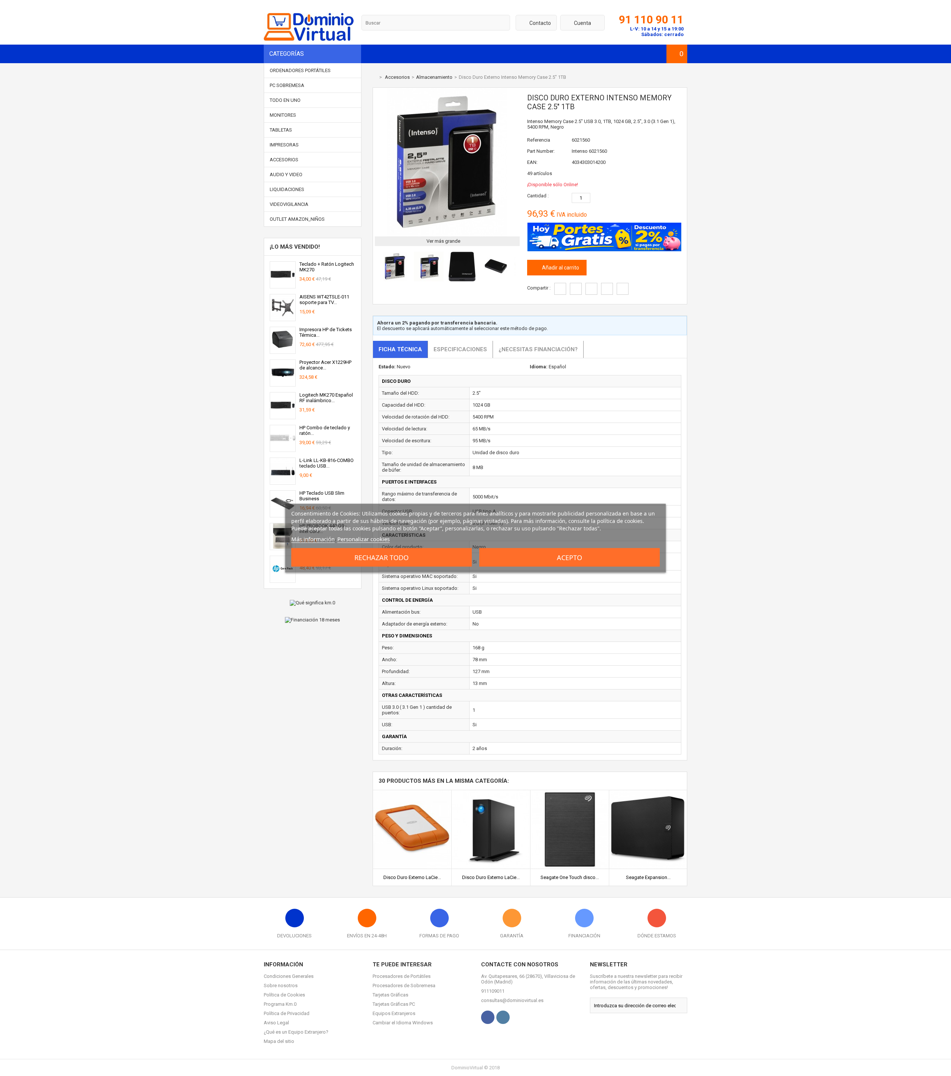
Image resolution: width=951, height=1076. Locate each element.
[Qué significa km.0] (312, 603)
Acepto (569, 557)
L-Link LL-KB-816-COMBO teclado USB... (326, 463)
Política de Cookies (284, 995)
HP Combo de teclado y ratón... (324, 430)
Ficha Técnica (400, 349)
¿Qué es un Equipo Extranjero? (296, 1032)
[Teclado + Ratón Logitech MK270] (282, 285)
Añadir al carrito (560, 268)
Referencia (538, 140)
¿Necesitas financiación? (538, 349)
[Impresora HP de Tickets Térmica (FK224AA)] (282, 350)
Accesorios (284, 159)
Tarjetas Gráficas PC (394, 1004)
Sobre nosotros (281, 985)
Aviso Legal (276, 1022)
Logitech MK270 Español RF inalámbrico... (326, 397)
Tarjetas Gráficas (390, 995)
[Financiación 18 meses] (312, 620)
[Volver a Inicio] (374, 77)
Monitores (283, 115)
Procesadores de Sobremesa (404, 985)
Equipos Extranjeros (394, 1013)
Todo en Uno (285, 100)
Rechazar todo (381, 557)
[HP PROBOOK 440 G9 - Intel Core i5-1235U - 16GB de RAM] (282, 547)
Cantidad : (538, 195)
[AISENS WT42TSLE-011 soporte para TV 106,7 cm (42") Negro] (282, 318)
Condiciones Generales (289, 976)
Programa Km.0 (280, 1004)
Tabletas (281, 130)
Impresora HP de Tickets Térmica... (325, 332)
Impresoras (284, 145)
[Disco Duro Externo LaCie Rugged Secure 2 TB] (412, 793)
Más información (313, 538)
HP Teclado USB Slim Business (321, 495)
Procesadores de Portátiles (402, 976)
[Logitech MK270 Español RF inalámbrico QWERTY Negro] (282, 416)
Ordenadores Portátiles (300, 70)
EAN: (532, 162)
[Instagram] (503, 1017)
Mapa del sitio (279, 1041)
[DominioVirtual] (309, 39)
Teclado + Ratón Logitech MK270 (326, 266)
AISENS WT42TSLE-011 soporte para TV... (324, 299)
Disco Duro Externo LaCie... (412, 877)
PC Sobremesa (287, 85)
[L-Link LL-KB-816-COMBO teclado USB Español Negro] (282, 481)
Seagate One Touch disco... (570, 877)
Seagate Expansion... (648, 877)
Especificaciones (460, 349)
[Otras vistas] (377, 267)
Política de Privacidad (286, 1013)
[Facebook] (487, 1017)
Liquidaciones (287, 189)
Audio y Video (286, 174)
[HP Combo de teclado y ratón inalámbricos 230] (282, 449)
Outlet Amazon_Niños (297, 219)
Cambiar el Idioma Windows (403, 1022)
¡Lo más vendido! (295, 246)
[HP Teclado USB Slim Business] (282, 514)
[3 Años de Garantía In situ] (282, 579)
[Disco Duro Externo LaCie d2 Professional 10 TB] (491, 793)
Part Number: (541, 151)
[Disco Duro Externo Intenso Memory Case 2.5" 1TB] (395, 279)
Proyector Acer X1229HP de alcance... (325, 365)
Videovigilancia (289, 204)
